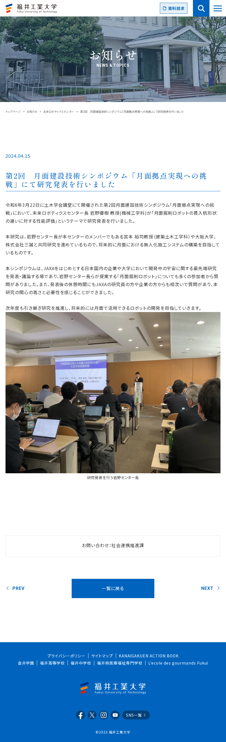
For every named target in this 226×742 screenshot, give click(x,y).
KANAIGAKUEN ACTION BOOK (149, 655)
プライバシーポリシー (66, 655)
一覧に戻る (113, 588)
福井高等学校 (52, 663)
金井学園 (26, 663)
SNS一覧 (134, 715)
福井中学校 (81, 663)
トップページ (13, 111)
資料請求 (176, 8)
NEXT (207, 588)
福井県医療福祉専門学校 (119, 663)
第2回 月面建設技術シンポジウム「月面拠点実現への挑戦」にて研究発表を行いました (106, 179)
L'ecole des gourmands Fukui (178, 663)
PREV (18, 588)
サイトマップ (102, 655)
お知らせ (32, 111)
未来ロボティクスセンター (58, 111)
